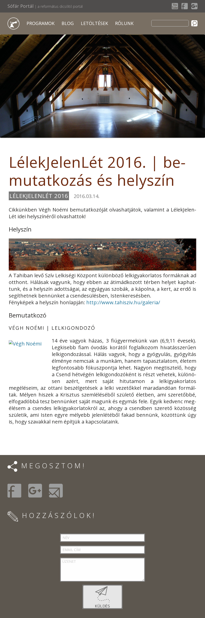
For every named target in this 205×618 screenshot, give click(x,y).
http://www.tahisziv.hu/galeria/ (122, 302)
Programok (40, 23)
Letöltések (94, 23)
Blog (68, 23)
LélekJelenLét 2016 (39, 196)
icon (14, 24)
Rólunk (124, 23)
